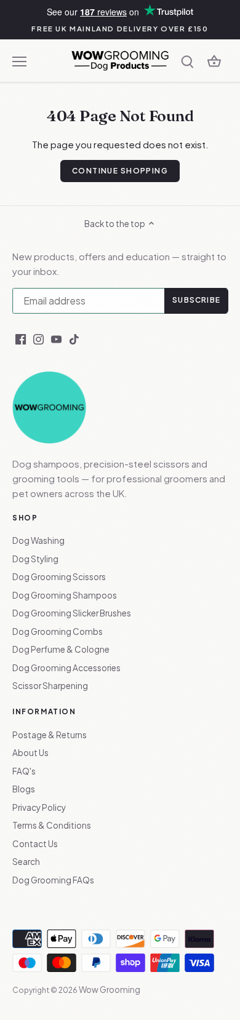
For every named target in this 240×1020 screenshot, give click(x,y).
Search (26, 861)
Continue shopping (120, 170)
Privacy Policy (39, 807)
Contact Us (35, 844)
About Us (30, 752)
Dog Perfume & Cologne (61, 649)
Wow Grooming (109, 989)
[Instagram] (38, 338)
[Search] (187, 61)
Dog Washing (38, 540)
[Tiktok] (74, 338)
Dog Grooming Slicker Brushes (71, 613)
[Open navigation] (19, 61)
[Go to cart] (214, 61)
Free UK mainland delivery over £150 (119, 28)
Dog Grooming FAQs (53, 880)
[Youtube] (56, 338)
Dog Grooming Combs (57, 631)
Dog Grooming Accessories (66, 668)
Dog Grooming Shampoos (64, 595)
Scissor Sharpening (50, 685)
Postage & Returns (49, 735)
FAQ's (24, 771)
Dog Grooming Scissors (59, 577)
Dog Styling (35, 559)
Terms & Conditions (51, 825)
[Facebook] (20, 338)
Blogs (23, 789)
